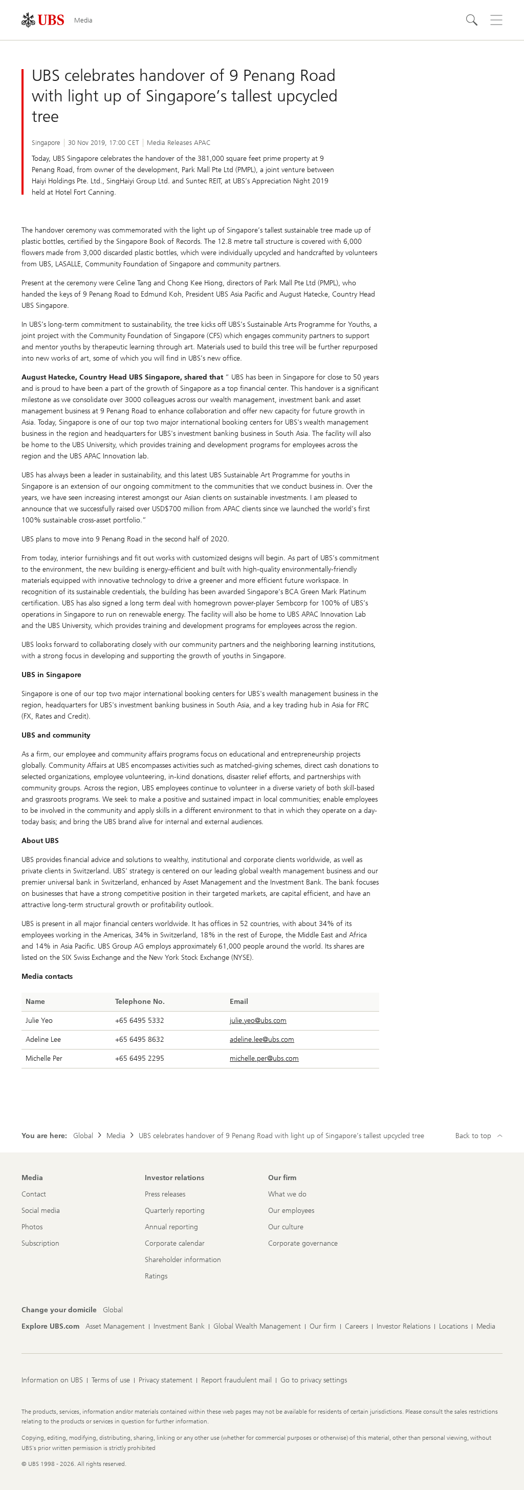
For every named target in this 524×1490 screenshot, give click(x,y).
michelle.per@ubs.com (264, 1058)
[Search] (472, 20)
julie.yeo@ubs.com (258, 1020)
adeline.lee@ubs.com (262, 1039)
